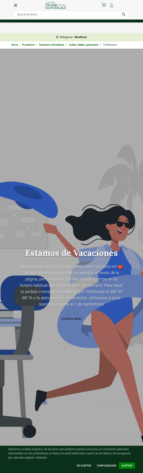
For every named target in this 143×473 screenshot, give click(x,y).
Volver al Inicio (71, 318)
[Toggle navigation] (15, 5)
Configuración (106, 465)
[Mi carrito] (104, 5)
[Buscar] (123, 14)
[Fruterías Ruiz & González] (55, 5)
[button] (112, 5)
